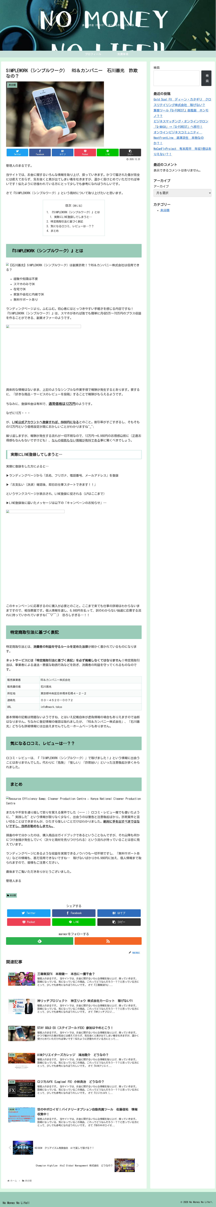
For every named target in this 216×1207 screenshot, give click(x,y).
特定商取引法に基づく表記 (67, 221)
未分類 (13, 895)
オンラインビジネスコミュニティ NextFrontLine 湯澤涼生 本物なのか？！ (179, 138)
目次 (68, 205)
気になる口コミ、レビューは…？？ (72, 226)
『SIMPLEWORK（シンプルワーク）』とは (75, 212)
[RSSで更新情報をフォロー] (108, 941)
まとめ (55, 230)
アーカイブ (161, 186)
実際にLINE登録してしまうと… (73, 217)
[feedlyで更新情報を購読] (39, 941)
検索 (157, 67)
